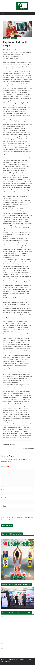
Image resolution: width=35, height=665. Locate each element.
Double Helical (15, 659)
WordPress (7, 661)
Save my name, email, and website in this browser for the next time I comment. (17, 519)
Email (3, 498)
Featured (14, 38)
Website (4, 506)
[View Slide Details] (17, 598)
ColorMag (29, 659)
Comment (5, 467)
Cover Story (7, 38)
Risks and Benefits (9, 444)
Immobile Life (27, 448)
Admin (14, 49)
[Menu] (2, 13)
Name (3, 490)
